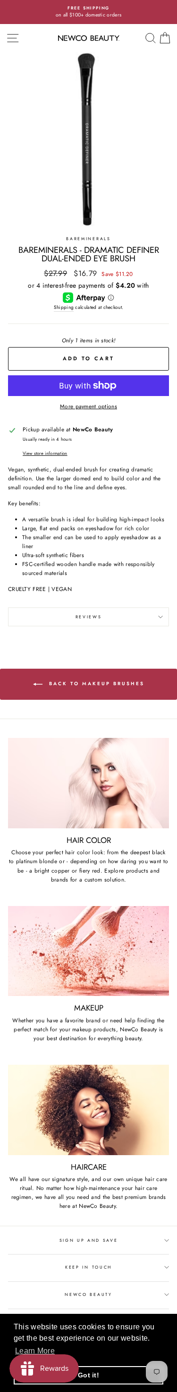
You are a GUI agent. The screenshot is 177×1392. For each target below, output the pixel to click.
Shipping (64, 307)
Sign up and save (88, 1240)
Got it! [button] (88, 1375)
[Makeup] (88, 951)
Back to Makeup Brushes (95, 684)
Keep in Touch (88, 1267)
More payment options (88, 406)
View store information (45, 453)
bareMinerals (88, 238)
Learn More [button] (35, 1351)
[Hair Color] (88, 783)
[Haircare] (88, 1110)
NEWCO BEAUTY (88, 1294)
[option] (88, 12)
